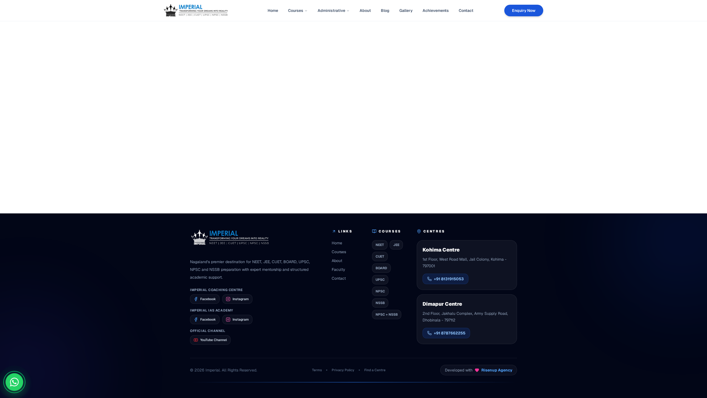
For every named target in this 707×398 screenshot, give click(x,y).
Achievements (436, 10)
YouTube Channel (213, 340)
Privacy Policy (343, 370)
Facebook (208, 299)
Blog (385, 10)
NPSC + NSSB (387, 314)
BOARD (381, 268)
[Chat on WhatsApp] (14, 383)
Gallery (406, 10)
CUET (380, 256)
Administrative (331, 10)
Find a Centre (375, 370)
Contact (466, 10)
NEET (380, 245)
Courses (295, 10)
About (365, 10)
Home (273, 10)
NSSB (380, 303)
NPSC (380, 291)
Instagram (241, 299)
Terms (317, 370)
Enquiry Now (523, 10)
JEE (396, 245)
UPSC (380, 279)
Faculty (338, 269)
